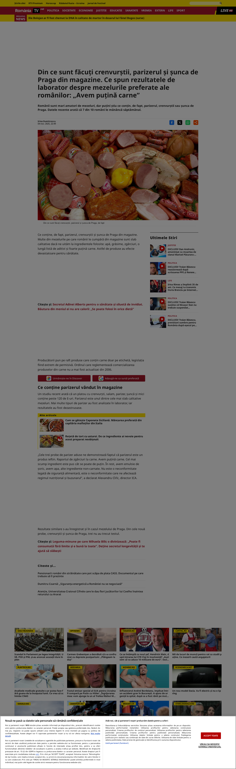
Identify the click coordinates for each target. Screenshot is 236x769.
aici (37, 754)
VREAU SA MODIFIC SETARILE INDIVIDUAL (209, 745)
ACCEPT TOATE (211, 735)
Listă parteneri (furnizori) (117, 743)
